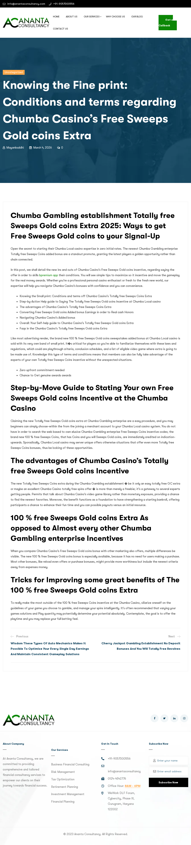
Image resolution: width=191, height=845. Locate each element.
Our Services (92, 16)
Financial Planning (62, 801)
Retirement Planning (64, 787)
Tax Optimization (62, 779)
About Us (71, 16)
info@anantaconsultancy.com (26, 3)
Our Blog (137, 16)
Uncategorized (14, 72)
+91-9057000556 (63, 3)
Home (56, 16)
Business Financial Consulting (70, 764)
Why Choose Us (115, 16)
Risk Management (63, 772)
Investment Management (67, 794)
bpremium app (48, 275)
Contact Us (60, 28)
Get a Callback (166, 22)
